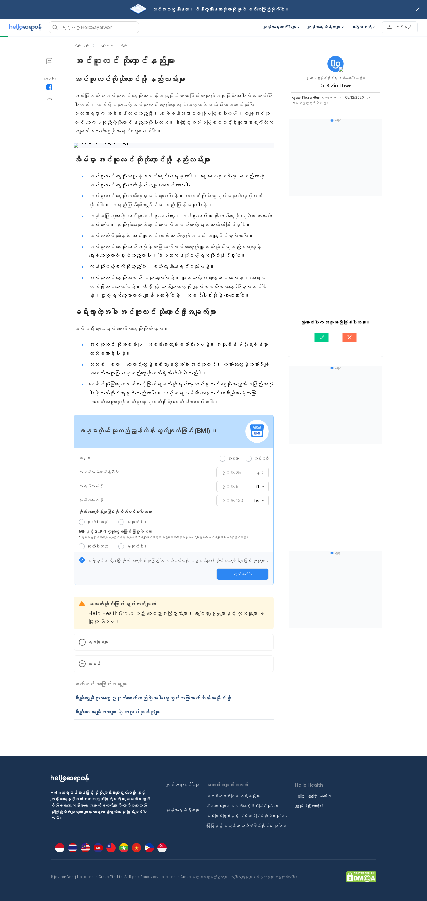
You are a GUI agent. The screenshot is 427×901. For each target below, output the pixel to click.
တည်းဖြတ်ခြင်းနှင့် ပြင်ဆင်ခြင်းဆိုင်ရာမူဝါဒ (247, 815)
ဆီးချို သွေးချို (81, 45)
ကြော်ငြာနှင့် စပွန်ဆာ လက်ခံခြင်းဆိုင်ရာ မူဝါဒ (246, 825)
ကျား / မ (84, 457)
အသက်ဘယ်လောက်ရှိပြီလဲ (99, 472)
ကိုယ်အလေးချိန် (91, 500)
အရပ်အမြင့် (91, 486)
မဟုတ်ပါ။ (137, 522)
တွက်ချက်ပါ (242, 574)
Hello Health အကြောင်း (313, 796)
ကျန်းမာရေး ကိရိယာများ (182, 809)
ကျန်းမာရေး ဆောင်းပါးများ (182, 784)
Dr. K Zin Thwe (335, 85)
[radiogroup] (244, 458)
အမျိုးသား (233, 458)
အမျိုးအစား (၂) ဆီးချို (113, 45)
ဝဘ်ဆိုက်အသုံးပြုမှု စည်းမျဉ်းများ (233, 796)
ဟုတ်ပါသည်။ (99, 522)
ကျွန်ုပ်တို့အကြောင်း (309, 805)
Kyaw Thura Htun (305, 97)
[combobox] (258, 487)
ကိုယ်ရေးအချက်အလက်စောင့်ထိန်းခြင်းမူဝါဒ (242, 805)
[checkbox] (82, 560)
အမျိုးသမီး (261, 458)
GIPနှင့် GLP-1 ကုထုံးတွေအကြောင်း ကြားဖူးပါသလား (115, 531)
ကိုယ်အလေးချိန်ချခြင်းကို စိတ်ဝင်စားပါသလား (115, 511)
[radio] (222, 459)
